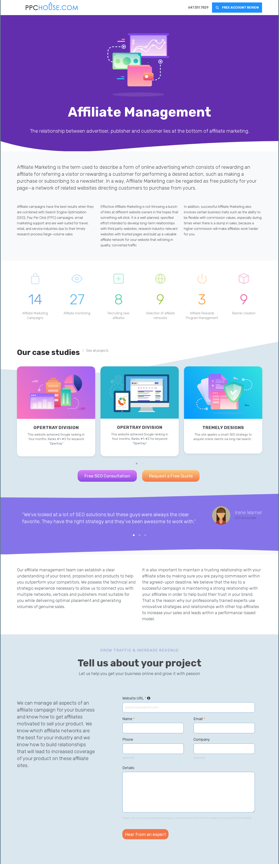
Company (201, 739)
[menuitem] (198, 7)
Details (128, 768)
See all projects (97, 350)
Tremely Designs (223, 427)
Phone (127, 739)
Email (199, 719)
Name (128, 719)
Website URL (136, 698)
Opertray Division (56, 427)
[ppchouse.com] (52, 7)
